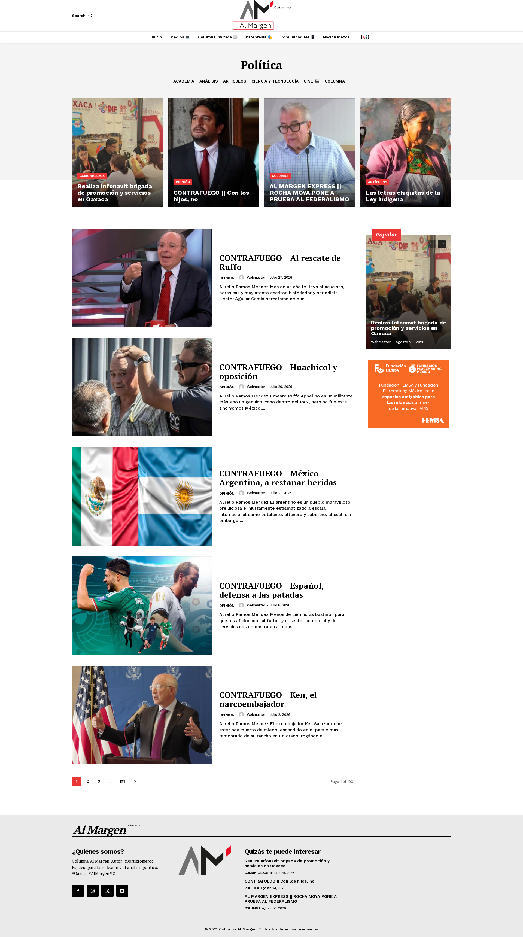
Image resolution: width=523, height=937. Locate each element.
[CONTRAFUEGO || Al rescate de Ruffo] (142, 278)
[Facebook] (78, 891)
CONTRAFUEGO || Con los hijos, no (280, 881)
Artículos (234, 81)
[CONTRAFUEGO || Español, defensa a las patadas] (142, 605)
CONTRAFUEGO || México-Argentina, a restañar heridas (278, 478)
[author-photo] (242, 277)
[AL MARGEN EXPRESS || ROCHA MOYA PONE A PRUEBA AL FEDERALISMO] (309, 152)
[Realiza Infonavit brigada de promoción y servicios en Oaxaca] (117, 152)
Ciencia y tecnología (275, 81)
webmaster (256, 277)
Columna (335, 81)
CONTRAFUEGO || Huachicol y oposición (278, 372)
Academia (183, 81)
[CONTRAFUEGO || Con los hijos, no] (213, 152)
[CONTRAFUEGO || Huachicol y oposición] (142, 387)
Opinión (183, 182)
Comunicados (92, 176)
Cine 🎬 (312, 81)
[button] (83, 15)
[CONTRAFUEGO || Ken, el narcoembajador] (142, 715)
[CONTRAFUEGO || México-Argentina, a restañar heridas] (142, 496)
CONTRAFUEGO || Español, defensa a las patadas (271, 590)
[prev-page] (432, 244)
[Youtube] (122, 891)
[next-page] (134, 781)
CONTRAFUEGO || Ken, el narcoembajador (268, 699)
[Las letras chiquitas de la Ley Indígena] (405, 152)
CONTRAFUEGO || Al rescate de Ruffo (280, 262)
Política (252, 888)
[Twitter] (107, 891)
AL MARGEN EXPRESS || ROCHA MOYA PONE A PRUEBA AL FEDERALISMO (291, 899)
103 (122, 781)
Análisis (208, 81)
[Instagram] (93, 891)
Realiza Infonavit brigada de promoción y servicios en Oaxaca (408, 328)
